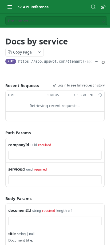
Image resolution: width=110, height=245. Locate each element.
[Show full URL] (97, 62)
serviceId (16, 169)
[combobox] (55, 155)
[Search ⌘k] (93, 6)
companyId (18, 144)
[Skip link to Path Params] (1, 132)
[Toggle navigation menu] (9, 6)
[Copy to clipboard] (103, 62)
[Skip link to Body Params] (1, 198)
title (12, 233)
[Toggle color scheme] (103, 6)
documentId (19, 210)
